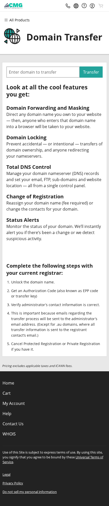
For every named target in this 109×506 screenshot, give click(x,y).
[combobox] (43, 72)
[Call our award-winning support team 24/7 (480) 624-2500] (84, 5)
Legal (6, 474)
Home (8, 383)
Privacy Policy (13, 483)
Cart (7, 393)
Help (7, 413)
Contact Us (13, 424)
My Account (14, 403)
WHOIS (9, 434)
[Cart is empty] (100, 6)
